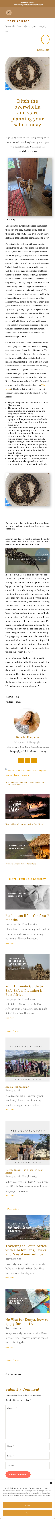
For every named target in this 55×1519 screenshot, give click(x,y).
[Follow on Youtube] (34, 760)
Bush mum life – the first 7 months (27, 917)
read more (9, 943)
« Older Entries (12, 1031)
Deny (27, 1513)
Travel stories (29, 924)
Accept (27, 1505)
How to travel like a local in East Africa (24, 1171)
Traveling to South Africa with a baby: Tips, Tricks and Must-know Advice (26, 1250)
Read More (43, 49)
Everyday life (12, 924)
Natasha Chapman (16, 26)
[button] (51, 1483)
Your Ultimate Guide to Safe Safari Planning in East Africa (24, 990)
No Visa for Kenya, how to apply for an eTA (26, 1321)
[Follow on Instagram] (27, 760)
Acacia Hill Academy (17, 1086)
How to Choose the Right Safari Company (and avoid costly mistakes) (25, 783)
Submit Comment (18, 1474)
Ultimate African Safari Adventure (20, 864)
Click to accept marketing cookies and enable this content (27, 560)
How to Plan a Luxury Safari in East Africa (24, 824)
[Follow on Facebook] (21, 760)
